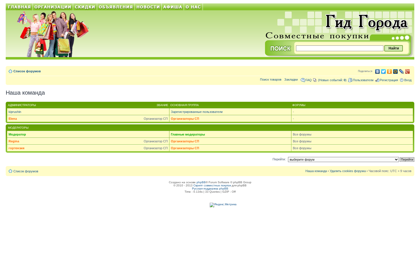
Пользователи (363, 80)
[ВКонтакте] (378, 71)
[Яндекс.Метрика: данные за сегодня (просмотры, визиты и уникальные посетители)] (223, 205)
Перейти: (279, 159)
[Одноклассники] (390, 71)
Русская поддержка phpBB (210, 188)
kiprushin (15, 111)
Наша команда (316, 171)
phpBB (201, 182)
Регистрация (389, 80)
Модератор (17, 134)
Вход (407, 80)
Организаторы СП (185, 118)
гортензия (16, 148)
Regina (14, 141)
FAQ (308, 80)
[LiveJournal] (402, 71)
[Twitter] (384, 71)
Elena (13, 118)
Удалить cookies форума (348, 171)
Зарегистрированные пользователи (197, 111)
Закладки (291, 79)
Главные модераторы (188, 134)
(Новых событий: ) (332, 80)
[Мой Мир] (396, 71)
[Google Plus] (408, 71)
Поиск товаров (270, 79)
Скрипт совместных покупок (212, 185)
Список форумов (27, 71)
